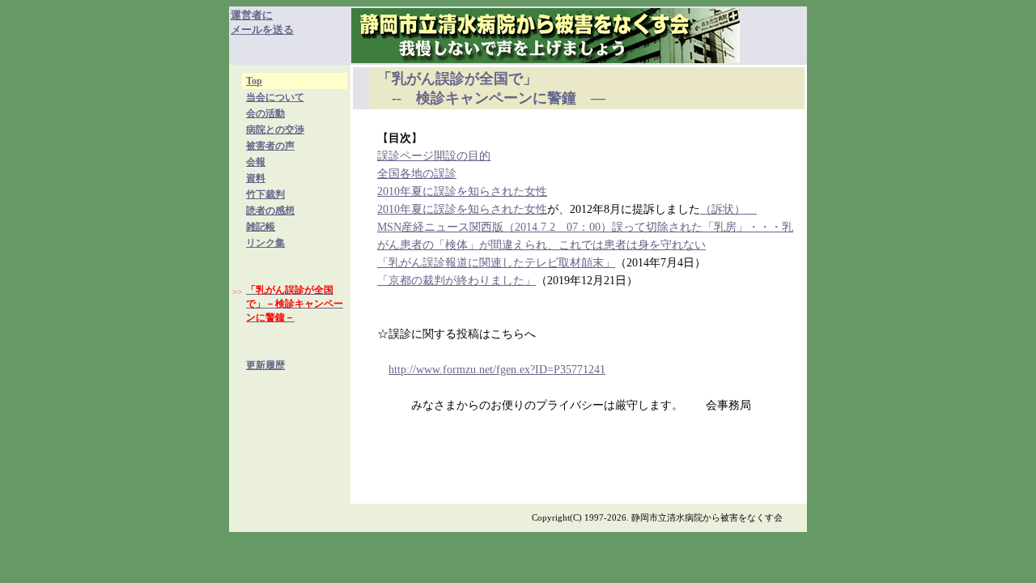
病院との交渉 (275, 129)
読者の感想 (270, 210)
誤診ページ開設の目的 (433, 156)
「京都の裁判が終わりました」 (456, 280)
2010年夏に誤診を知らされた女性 (462, 191)
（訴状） (728, 209)
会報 (255, 162)
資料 (255, 178)
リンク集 (265, 243)
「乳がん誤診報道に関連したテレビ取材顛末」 (496, 263)
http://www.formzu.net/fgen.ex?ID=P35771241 (496, 370)
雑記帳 (260, 226)
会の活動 (265, 113)
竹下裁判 (265, 194)
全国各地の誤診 (416, 174)
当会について (275, 97)
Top (254, 81)
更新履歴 (265, 365)
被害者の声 (270, 145)
